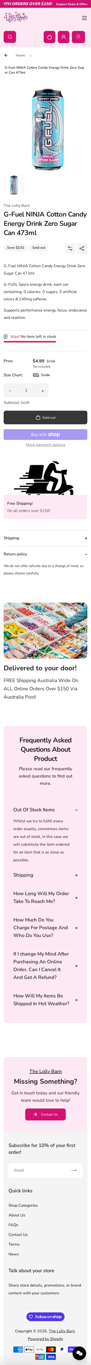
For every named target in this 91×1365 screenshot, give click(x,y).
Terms (14, 1244)
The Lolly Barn (62, 1331)
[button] (13, 185)
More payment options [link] (45, 444)
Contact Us (49, 1114)
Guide (41, 376)
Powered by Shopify (45, 1339)
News (13, 1254)
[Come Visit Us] (78, 37)
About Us (16, 1215)
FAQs (13, 1225)
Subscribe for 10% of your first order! (41, 1149)
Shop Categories (23, 1205)
